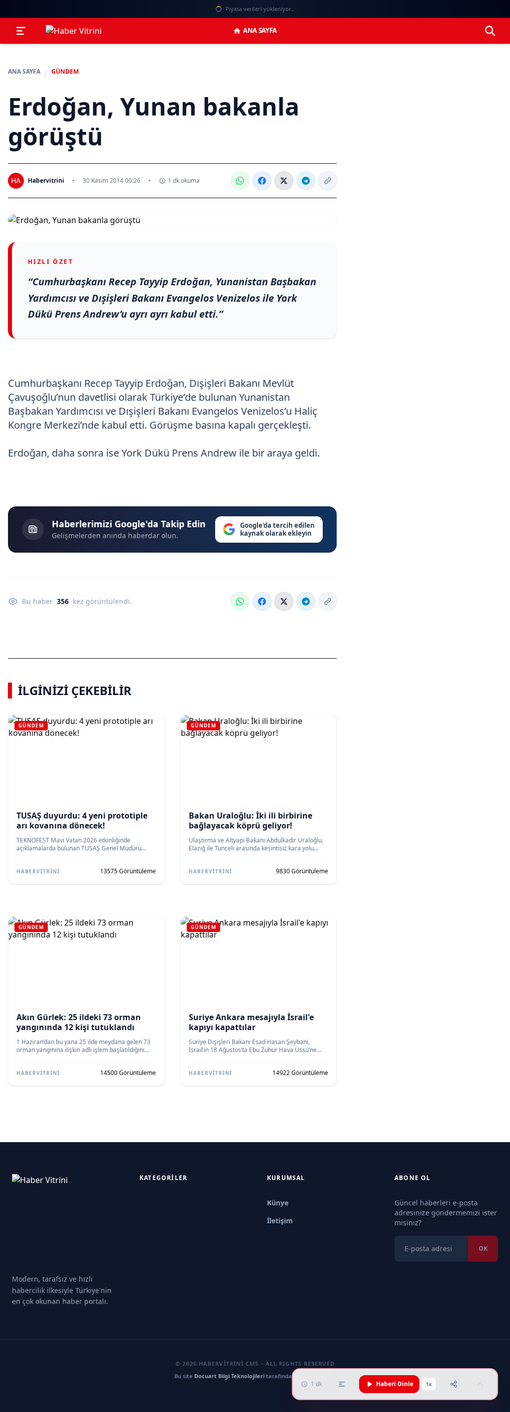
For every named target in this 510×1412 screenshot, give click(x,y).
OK (483, 1248)
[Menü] (21, 31)
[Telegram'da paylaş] (306, 181)
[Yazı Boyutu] (342, 1384)
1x (429, 1384)
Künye (277, 1202)
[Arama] (490, 31)
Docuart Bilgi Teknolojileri (229, 1376)
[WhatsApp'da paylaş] (240, 181)
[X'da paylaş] (284, 181)
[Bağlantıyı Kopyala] (328, 181)
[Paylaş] (454, 1384)
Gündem (65, 72)
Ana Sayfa (260, 30)
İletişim (280, 1220)
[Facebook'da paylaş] (262, 181)
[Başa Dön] (480, 1384)
